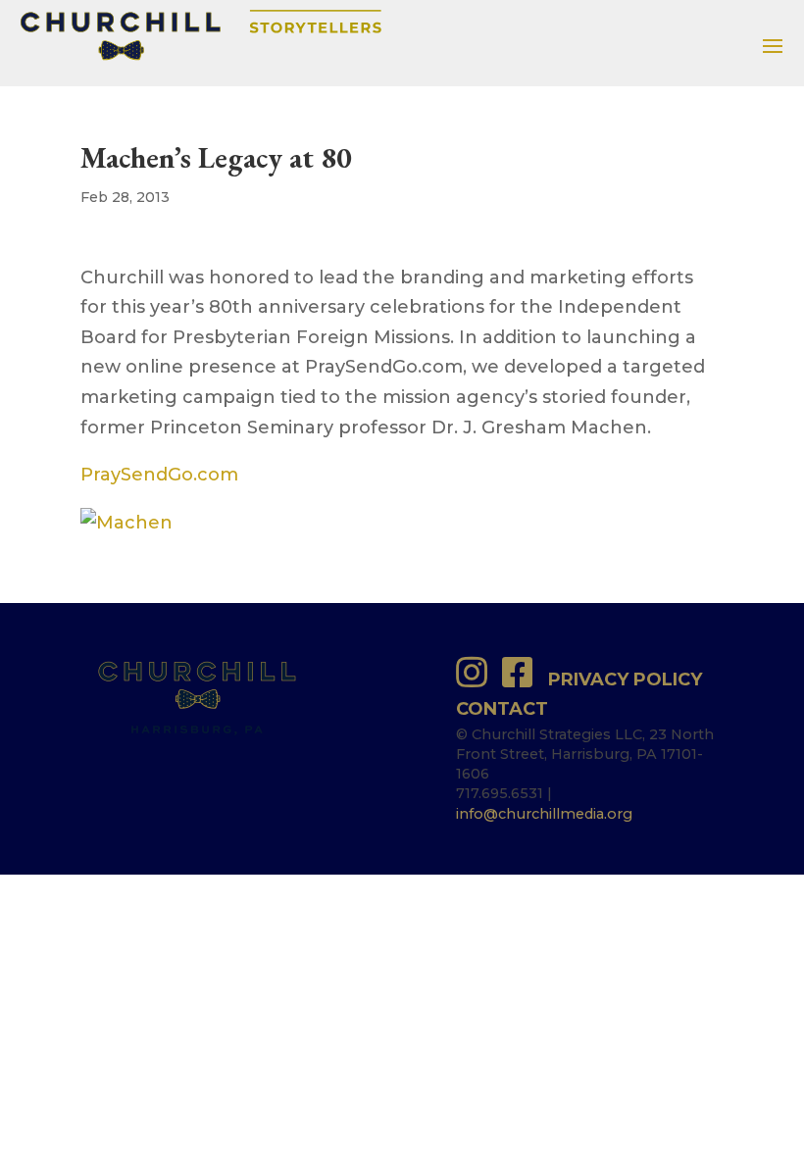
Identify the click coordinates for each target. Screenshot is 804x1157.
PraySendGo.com (159, 474)
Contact (502, 709)
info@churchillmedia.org (544, 814)
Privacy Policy (625, 679)
